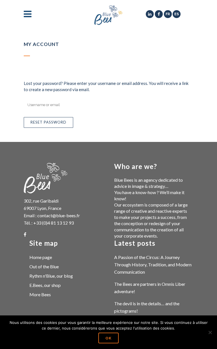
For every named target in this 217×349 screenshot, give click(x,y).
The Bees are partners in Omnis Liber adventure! (149, 287)
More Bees (40, 294)
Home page (40, 257)
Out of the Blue (44, 266)
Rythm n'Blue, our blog (51, 275)
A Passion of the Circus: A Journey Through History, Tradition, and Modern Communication (153, 264)
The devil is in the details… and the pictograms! (146, 307)
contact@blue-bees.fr (58, 215)
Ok (108, 338)
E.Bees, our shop (45, 285)
